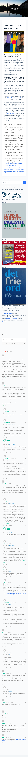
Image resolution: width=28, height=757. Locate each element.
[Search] (24, 182)
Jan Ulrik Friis (12, 413)
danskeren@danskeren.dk (11, 318)
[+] (19, 343)
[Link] (16, 343)
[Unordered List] (11, 343)
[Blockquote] (13, 343)
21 (15, 23)
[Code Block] (14, 343)
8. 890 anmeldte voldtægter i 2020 (13, 97)
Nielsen (10, 691)
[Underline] (6, 343)
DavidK (10, 532)
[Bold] (3, 343)
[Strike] (8, 343)
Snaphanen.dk (14, 8)
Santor (10, 654)
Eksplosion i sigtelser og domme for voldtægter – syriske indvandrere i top (14, 163)
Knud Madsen (12, 503)
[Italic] (4, 343)
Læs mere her (5, 321)
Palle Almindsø (12, 444)
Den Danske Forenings (7, 313)
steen (4, 442)
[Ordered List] (9, 343)
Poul (10, 571)
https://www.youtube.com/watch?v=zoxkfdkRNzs (12, 415)
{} (17, 343)
